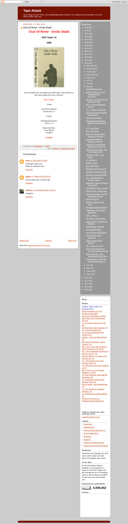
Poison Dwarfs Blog (91, 433)
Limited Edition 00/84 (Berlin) (96, 233)
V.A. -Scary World (92, 128)
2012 (86, 281)
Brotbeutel (87, 436)
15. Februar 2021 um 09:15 (41, 176)
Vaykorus (29, 190)
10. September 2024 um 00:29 (44, 190)
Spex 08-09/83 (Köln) (93, 230)
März (88, 268)
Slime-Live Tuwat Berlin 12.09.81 (94, 316)
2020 (86, 45)
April (88, 265)
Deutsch (56, 148)
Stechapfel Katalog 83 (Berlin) (97, 207)
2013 (86, 278)
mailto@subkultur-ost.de (91, 417)
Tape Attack (32, 10)
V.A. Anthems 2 (91, 160)
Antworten (29, 170)
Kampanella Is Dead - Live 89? (97, 188)
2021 (86, 42)
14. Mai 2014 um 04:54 (39, 160)
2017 (86, 54)
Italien (72, 148)
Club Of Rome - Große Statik (96, 191)
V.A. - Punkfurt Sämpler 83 (95, 110)
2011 (86, 284)
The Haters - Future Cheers (96, 219)
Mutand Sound (89, 427)
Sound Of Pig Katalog (94, 118)
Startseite (48, 241)
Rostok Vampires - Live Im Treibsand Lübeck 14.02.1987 (95, 94)
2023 (86, 37)
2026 (86, 28)
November (90, 69)
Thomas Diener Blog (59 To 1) (95, 430)
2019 (86, 48)
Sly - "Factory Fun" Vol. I (95, 246)
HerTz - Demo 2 (91, 216)
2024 (86, 34)
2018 (86, 51)
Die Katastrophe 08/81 (90, 314)
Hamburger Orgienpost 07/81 (96, 172)
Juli (87, 81)
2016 (86, 57)
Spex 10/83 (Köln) (92, 199)
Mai (88, 87)
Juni (88, 84)
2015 (86, 60)
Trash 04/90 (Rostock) (94, 89)
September (90, 75)
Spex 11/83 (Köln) (92, 166)
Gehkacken (88, 424)
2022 (86, 39)
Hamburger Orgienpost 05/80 (96, 175)
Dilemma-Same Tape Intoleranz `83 (94, 328)
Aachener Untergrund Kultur (94, 443)
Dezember (90, 66)
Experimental (64, 148)
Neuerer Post (24, 241)
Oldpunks (87, 440)
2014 (86, 63)
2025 (86, 31)
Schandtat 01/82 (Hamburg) (96, 169)
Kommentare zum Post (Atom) (39, 245)
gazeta (28, 176)
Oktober (89, 72)
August (89, 78)
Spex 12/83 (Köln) (92, 131)
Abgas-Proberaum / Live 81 (92, 311)
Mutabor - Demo (92, 163)
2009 (86, 290)
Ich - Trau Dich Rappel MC (91, 330)
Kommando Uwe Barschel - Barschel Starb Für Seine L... (96, 123)
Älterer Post (72, 241)
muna (28, 160)
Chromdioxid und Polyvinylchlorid (96, 446)
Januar (89, 274)
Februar (89, 271)
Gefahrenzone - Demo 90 (95, 227)
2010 (86, 287)
